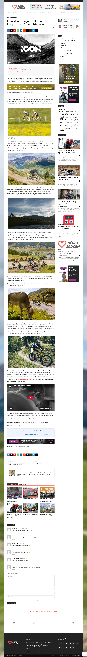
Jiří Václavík (60, 230)
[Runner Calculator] (60, 27)
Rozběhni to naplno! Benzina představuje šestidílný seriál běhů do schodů (16, 464)
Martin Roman (11, 27)
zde (32, 92)
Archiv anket (61, 56)
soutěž (12, 446)
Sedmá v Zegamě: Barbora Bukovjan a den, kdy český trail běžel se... (67, 152)
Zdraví (14, 12)
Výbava (21, 12)
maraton (65, 114)
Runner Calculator (68, 25)
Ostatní (42, 12)
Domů (54, 0)
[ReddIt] (24, 30)
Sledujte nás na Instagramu (39, 611)
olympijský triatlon (71, 122)
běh (64, 109)
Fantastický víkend (36, 463)
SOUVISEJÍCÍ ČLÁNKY (12, 484)
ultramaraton (63, 125)
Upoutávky (16, 15)
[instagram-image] (14, 623)
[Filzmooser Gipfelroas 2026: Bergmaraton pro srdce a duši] (47, 508)
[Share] (22, 1)
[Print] (30, 30)
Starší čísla (62, 0)
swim (76, 117)
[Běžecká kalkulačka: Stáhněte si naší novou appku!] (69, 219)
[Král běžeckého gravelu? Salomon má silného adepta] (69, 170)
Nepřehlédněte (60, 224)
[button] (78, 12)
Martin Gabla (15, 543)
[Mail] (15, 1)
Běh (9, 12)
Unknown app (66, 19)
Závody (16, 17)
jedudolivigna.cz (22, 425)
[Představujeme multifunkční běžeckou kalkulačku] (69, 244)
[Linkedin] (13, 1)
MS (77, 122)
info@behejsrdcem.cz (38, 651)
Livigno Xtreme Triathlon (24, 446)
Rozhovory (9, 512)
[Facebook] (8, 1)
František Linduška (61, 180)
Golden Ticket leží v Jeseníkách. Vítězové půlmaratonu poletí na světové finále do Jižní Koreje (46, 500)
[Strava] (24, 1)
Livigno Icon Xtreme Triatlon (24, 379)
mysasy (76, 125)
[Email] (27, 30)
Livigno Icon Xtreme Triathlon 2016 (15, 68)
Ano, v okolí (63, 45)
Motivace (28, 12)
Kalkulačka (63, 12)
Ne (61, 47)
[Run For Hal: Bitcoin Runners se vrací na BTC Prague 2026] (30, 508)
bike (77, 114)
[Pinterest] (14, 30)
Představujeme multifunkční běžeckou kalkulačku (66, 252)
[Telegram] (26, 1)
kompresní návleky (69, 111)
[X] (28, 1)
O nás (58, 0)
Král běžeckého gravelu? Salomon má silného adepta (68, 178)
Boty (59, 175)
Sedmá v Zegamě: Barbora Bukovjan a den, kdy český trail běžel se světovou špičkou (14, 516)
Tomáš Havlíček (15, 558)
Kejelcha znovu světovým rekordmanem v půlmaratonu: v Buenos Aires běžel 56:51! (13, 500)
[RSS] (19, 1)
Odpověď (13, 532)
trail (60, 109)
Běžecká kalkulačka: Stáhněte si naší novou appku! (68, 227)
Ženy (35, 12)
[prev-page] (8, 520)
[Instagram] (10, 1)
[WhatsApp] (18, 30)
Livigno (16, 446)
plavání (72, 114)
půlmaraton (61, 117)
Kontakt (78, 0)
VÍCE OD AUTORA (22, 484)
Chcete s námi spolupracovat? (70, 0)
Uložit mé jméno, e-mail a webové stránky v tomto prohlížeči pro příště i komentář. (27, 600)
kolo (60, 114)
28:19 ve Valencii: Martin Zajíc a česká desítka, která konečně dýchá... (67, 202)
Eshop (56, 12)
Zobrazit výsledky (69, 53)
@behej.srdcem (52, 611)
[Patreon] (17, 1)
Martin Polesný (15, 528)
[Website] (31, 1)
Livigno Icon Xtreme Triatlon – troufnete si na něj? (18, 71)
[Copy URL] (36, 30)
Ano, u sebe (63, 43)
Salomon (67, 128)
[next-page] (10, 520)
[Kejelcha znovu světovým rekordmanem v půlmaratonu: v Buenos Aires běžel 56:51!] (14, 492)
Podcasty (49, 12)
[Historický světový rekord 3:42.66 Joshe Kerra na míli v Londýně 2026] (30, 492)
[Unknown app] (60, 22)
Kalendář (70, 12)
